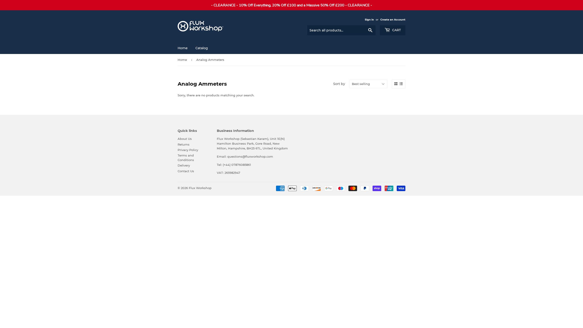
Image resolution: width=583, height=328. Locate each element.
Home (183, 48)
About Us (185, 139)
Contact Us (186, 171)
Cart (396, 30)
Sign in (369, 19)
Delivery (184, 165)
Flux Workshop (200, 188)
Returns (183, 144)
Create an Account (392, 19)
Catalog (201, 48)
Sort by (339, 84)
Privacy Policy (188, 150)
